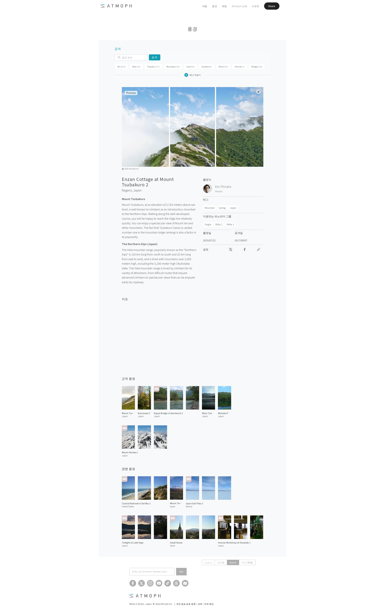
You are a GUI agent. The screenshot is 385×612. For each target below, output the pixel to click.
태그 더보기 (195, 74)
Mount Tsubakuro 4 (128, 413)
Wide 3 (230, 224)
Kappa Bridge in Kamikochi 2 (168, 413)
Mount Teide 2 (176, 503)
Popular (153, 66)
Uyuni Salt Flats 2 (194, 503)
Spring (222, 208)
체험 (224, 6)
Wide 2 (219, 224)
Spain (172, 506)
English (208, 562)
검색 (154, 57)
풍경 (214, 6)
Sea (190, 66)
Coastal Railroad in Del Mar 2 (136, 503)
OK (181, 571)
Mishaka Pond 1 (224, 413)
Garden (206, 66)
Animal (240, 66)
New (136, 66)
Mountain (173, 66)
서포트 (255, 6)
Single (208, 224)
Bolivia (189, 506)
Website (218, 191)
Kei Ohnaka (223, 186)
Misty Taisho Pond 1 (208, 413)
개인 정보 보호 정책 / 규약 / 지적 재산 (195, 603)
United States (128, 506)
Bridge (256, 66)
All (121, 66)
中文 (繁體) (247, 562)
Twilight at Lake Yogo (132, 542)
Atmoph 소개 (239, 6)
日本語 (220, 562)
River (223, 66)
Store (271, 6)
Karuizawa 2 (144, 413)
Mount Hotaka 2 (130, 452)
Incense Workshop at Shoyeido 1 (234, 542)
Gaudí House (176, 542)
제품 (204, 6)
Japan (137, 190)
